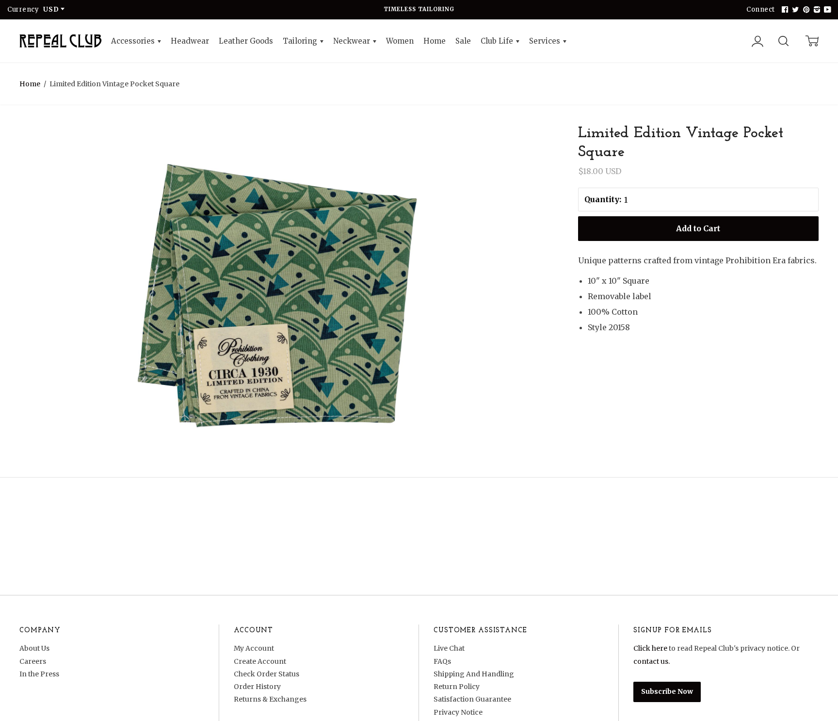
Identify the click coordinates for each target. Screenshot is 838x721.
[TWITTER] (794, 9)
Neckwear (352, 41)
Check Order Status (266, 674)
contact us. (651, 661)
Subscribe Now (667, 691)
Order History (257, 686)
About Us (34, 648)
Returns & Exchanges (270, 699)
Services (545, 41)
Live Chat (449, 648)
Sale (463, 41)
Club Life (498, 41)
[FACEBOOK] (783, 9)
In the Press (39, 674)
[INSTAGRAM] (815, 9)
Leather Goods (246, 41)
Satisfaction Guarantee (472, 699)
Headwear (190, 41)
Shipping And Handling (474, 674)
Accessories (134, 41)
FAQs (442, 661)
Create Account (260, 661)
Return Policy (457, 686)
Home (434, 41)
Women (400, 41)
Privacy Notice (458, 712)
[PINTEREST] (805, 9)
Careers (32, 661)
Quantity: (602, 199)
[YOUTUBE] (826, 9)
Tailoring (301, 41)
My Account (254, 648)
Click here (650, 648)
